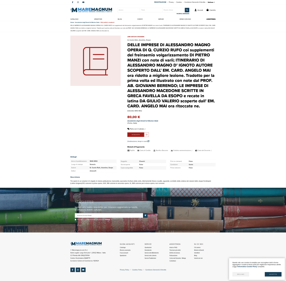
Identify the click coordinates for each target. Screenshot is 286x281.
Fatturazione (173, 255)
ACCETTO (273, 274)
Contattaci (172, 261)
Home (72, 22)
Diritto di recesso (174, 253)
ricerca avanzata (183, 14)
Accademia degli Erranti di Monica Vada (87, 22)
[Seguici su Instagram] (78, 2)
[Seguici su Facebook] (72, 2)
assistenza (211, 19)
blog (120, 19)
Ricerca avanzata (125, 250)
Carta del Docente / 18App (177, 258)
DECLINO (240, 274)
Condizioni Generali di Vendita (194, 2)
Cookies (179, 2)
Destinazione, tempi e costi (137, 141)
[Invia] (145, 215)
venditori (98, 19)
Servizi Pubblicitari (150, 258)
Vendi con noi (198, 258)
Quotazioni (148, 247)
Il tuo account (124, 253)
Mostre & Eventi (199, 250)
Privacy (171, 2)
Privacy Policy (124, 270)
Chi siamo (197, 247)
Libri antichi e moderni (107, 22)
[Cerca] (187, 10)
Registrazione (160, 2)
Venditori (197, 253)
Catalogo (123, 247)
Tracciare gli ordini (175, 250)
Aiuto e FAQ (173, 247)
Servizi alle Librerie (150, 255)
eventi (140, 19)
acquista (136, 135)
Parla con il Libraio (136, 129)
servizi (161, 19)
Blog (195, 255)
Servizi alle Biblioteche (152, 253)
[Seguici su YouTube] (83, 2)
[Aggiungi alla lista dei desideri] (146, 134)
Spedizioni (123, 255)
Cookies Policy (137, 270)
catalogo (74, 19)
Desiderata (148, 250)
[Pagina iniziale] (91, 10)
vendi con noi (185, 19)
